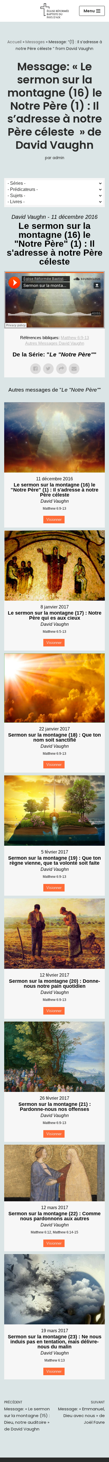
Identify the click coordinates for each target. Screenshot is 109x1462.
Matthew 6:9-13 (75, 337)
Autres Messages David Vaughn (54, 343)
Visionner (53, 519)
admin (58, 157)
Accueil (14, 42)
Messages (35, 42)
